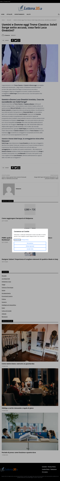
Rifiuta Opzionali (30, 246)
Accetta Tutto (30, 249)
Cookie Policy (17, 239)
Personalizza (30, 243)
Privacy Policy (25, 239)
